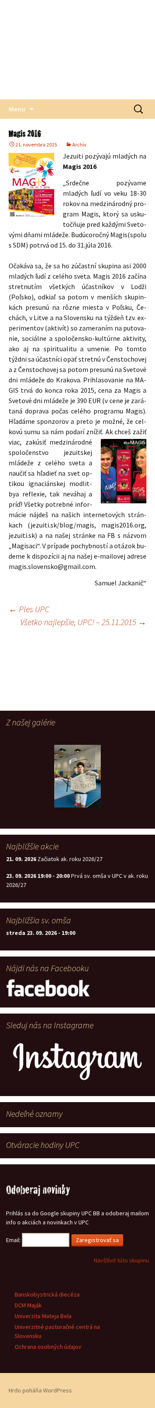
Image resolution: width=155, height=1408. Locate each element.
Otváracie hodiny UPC (43, 1144)
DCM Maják (28, 1305)
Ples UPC (29, 609)
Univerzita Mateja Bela (43, 1316)
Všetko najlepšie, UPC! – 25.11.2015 (83, 622)
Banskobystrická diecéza (47, 1294)
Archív (79, 144)
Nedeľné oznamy (34, 1113)
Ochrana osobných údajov (48, 1347)
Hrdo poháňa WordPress (40, 1390)
